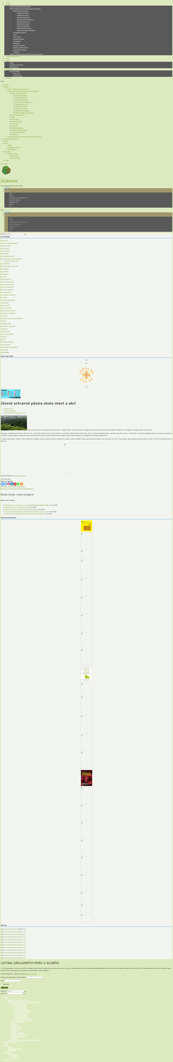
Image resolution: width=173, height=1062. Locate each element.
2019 (2, 947)
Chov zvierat (15, 119)
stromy (24, 413)
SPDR (6, 141)
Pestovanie (15, 126)
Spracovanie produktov (18, 132)
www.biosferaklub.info (19, 476)
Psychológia (5, 305)
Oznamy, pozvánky (7, 287)
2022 (2, 939)
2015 (2, 958)
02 (7, 929)
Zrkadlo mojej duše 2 (21, 98)
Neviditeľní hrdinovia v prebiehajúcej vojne (16, 507)
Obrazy (11, 204)
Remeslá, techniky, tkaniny (19, 130)
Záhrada (4, 350)
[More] (22, 484)
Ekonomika (5, 263)
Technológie (6, 323)
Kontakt (8, 78)
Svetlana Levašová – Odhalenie (24, 113)
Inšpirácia (4, 274)
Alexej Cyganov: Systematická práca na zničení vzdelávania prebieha (24, 514)
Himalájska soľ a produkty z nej (18, 198)
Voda (3, 339)
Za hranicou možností (21, 108)
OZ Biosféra (9, 181)
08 (17, 929)
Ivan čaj (3, 276)
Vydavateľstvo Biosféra (13, 56)
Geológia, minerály (17, 121)
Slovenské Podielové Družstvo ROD (12, 318)
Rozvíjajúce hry (13, 202)
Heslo (2, 981)
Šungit (11, 196)
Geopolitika (5, 269)
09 (19, 932)
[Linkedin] (11, 484)
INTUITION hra (12, 149)
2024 (2, 934)
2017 (2, 952)
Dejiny (13, 117)
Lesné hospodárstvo (11, 261)
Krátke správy (6, 279)
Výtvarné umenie (13, 154)
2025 (2, 932)
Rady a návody (6, 308)
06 (14, 929)
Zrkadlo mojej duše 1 (21, 95)
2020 (2, 945)
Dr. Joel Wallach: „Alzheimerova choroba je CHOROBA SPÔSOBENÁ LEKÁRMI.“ (27, 505)
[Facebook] (2, 484)
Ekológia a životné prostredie (10, 259)
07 (16, 929)
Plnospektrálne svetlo (8, 295)
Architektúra (5, 246)
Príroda (4, 297)
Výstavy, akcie (5, 344)
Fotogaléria (7, 152)
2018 (2, 950)
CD (10, 206)
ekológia (6, 413)
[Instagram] (8, 484)
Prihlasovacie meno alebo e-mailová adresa (13, 977)
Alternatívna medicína (8, 243)
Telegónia (4, 329)
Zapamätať (6, 984)
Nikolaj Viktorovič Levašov (19, 93)
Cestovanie (5, 248)
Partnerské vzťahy (7, 290)
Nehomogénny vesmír (21, 106)
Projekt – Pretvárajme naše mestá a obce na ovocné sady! (26, 54)
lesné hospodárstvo (15, 413)
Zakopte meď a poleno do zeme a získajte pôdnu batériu (20, 509)
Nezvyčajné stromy (7, 284)
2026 (2, 929)
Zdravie (4, 352)
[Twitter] (5, 484)
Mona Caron (15, 156)
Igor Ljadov (4, 271)
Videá (7, 60)
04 (10, 929)
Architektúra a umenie (19, 32)
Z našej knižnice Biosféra (8, 347)
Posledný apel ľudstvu (21, 100)
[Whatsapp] (18, 484)
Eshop (7, 191)
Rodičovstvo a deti (7, 313)
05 (12, 929)
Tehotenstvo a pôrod (8, 326)
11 (23, 932)
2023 (2, 937)
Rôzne (4, 316)
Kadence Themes (31, 974)
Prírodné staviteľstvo (17, 128)
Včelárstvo (15, 134)
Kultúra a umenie (7, 282)
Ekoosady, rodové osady (9, 266)
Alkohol (4, 240)
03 (8, 929)
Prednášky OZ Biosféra (14, 147)
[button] (86, 81)
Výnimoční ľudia (7, 342)
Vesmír (4, 337)
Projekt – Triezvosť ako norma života (18, 89)
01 (5, 929)
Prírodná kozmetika (14, 200)
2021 (2, 942)
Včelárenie (5, 331)
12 (25, 932)
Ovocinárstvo (15, 123)
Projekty (6, 87)
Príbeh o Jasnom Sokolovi (22, 111)
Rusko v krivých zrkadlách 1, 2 (23, 102)
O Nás (6, 85)
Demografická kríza (7, 256)
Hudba (10, 145)
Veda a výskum (6, 334)
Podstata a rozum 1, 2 (21, 104)
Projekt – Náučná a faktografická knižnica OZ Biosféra (23, 91)
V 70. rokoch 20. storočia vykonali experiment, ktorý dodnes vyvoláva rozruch (26, 512)
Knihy (10, 193)
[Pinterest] (14, 484)
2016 (2, 955)
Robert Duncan (17, 76)
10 (21, 932)
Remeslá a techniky (7, 310)
